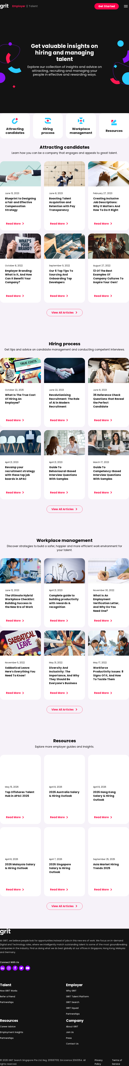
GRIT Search (72, 1002)
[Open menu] (126, 6)
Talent (33, 6)
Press (69, 1038)
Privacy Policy (99, 1062)
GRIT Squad (72, 1008)
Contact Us (72, 1043)
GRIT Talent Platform (77, 996)
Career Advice (8, 1026)
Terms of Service (117, 1062)
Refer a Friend (7, 996)
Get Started (106, 6)
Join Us (70, 1032)
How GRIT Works (8, 990)
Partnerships (7, 1002)
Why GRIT (71, 990)
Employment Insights (11, 1032)
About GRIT (72, 1026)
